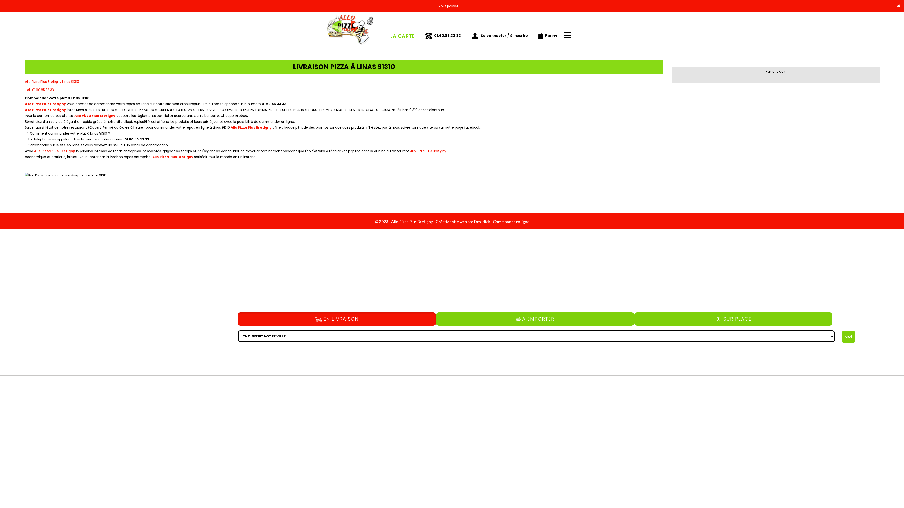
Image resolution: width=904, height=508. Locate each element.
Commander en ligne (511, 221)
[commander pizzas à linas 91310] (349, 18)
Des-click (482, 221)
